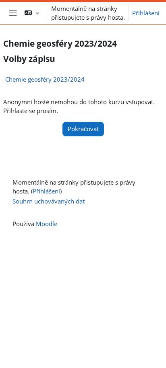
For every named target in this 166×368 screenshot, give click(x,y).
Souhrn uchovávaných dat (48, 201)
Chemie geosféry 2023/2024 (45, 79)
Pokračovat (83, 129)
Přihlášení (146, 13)
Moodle (46, 224)
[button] (31, 13)
